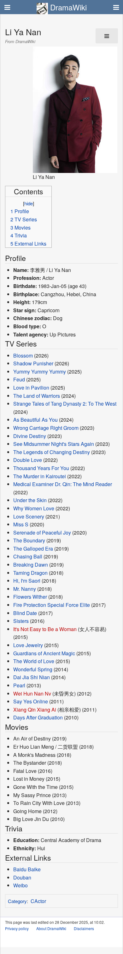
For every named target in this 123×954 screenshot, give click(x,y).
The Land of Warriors (36, 395)
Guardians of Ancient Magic (44, 653)
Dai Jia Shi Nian (31, 677)
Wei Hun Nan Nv (32, 693)
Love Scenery (28, 516)
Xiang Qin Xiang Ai (34, 709)
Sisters (21, 620)
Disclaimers (84, 928)
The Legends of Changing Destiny (51, 452)
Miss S (20, 524)
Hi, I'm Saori (26, 580)
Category (17, 901)
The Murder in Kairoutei (39, 476)
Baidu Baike (27, 869)
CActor (38, 901)
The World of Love (33, 661)
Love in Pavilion (31, 387)
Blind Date (25, 613)
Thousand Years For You (41, 468)
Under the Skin (30, 500)
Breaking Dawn (30, 564)
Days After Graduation (38, 717)
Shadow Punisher (33, 363)
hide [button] (28, 203)
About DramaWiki (51, 928)
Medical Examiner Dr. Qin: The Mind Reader (62, 484)
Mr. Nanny (24, 588)
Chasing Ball (27, 556)
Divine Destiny (29, 436)
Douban (22, 877)
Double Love (27, 459)
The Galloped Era (33, 548)
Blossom (23, 355)
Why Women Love (33, 508)
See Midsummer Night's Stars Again (53, 443)
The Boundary (29, 540)
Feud (19, 379)
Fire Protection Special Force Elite (51, 604)
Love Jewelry (28, 645)
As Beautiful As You (35, 419)
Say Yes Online (30, 701)
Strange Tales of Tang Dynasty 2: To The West (64, 403)
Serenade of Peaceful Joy (42, 532)
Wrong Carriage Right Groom (46, 427)
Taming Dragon (30, 572)
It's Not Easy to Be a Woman (45, 629)
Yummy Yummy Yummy (39, 371)
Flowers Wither (30, 596)
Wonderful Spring (32, 669)
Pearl (19, 685)
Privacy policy (17, 928)
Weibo (20, 885)
